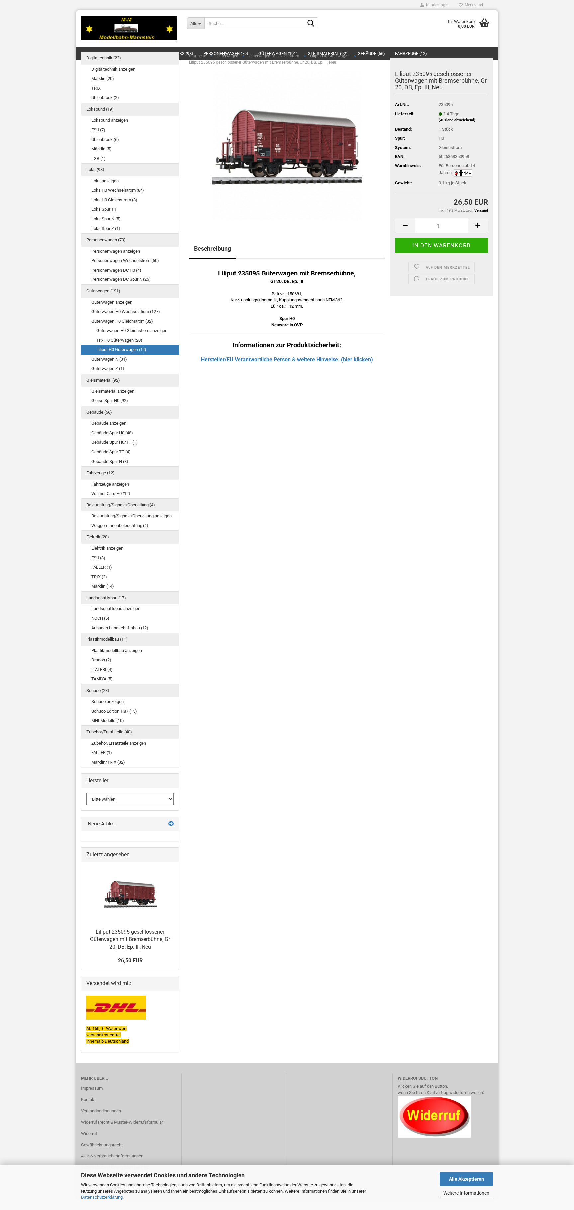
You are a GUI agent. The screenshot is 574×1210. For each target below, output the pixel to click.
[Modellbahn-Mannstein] (129, 28)
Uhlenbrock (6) (105, 139)
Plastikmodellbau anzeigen (116, 650)
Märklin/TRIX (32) (108, 762)
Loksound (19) (100, 109)
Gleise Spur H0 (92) (109, 400)
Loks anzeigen (105, 180)
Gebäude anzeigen (108, 423)
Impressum (92, 1088)
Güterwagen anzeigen (111, 302)
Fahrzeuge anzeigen (110, 484)
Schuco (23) (97, 690)
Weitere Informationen (466, 1193)
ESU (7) (98, 129)
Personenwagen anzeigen (115, 251)
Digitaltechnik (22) (103, 57)
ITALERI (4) (102, 669)
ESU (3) (98, 557)
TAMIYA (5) (102, 678)
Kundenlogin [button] (436, 5)
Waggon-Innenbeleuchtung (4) (119, 525)
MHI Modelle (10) (107, 720)
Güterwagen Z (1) (107, 368)
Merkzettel (473, 5)
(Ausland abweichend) (457, 120)
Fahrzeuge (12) (100, 472)
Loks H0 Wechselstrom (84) (117, 190)
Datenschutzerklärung (102, 1197)
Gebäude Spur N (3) (109, 461)
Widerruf (89, 1133)
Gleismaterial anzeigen (112, 391)
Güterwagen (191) (103, 290)
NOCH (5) (100, 618)
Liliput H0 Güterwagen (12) (121, 349)
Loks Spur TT (104, 209)
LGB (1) (98, 158)
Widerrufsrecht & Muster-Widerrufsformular (122, 1122)
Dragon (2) (101, 659)
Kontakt (88, 1099)
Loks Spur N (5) (106, 218)
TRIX (96, 88)
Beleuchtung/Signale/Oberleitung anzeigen (131, 515)
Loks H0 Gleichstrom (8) (114, 199)
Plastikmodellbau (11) (107, 639)
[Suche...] (311, 24)
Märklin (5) (101, 148)
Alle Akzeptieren (466, 1179)
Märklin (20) (102, 78)
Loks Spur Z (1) (105, 228)
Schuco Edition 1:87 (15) (114, 711)
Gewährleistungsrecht (102, 1144)
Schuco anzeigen (107, 701)
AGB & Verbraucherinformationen (112, 1156)
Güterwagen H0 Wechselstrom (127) (125, 311)
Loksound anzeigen (109, 120)
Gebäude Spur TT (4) (111, 451)
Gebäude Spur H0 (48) (112, 432)
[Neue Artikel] (171, 824)
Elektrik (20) (97, 536)
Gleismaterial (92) (103, 380)
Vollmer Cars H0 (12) (110, 493)
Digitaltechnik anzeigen (113, 69)
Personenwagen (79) (106, 239)
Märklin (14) (102, 586)
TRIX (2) (99, 576)
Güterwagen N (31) (109, 359)
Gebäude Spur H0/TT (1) (114, 442)
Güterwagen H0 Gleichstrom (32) (122, 321)
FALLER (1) (101, 567)
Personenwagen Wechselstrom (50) (125, 260)
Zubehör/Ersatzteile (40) (109, 731)
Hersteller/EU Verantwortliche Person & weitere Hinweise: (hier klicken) (287, 359)
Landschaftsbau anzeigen (115, 608)
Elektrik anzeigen (107, 548)
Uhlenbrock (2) (105, 97)
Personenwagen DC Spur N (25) (121, 279)
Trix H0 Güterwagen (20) (119, 340)
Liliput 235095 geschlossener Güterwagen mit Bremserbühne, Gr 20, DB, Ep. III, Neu (130, 939)
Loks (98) (95, 169)
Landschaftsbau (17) (106, 597)
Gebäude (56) (99, 412)
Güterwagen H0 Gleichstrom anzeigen (131, 330)
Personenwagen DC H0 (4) (116, 270)
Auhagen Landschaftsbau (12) (119, 627)
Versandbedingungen (101, 1110)
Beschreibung (212, 248)
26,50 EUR (130, 960)
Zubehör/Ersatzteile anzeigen (118, 743)
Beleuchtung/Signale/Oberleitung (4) (120, 504)
